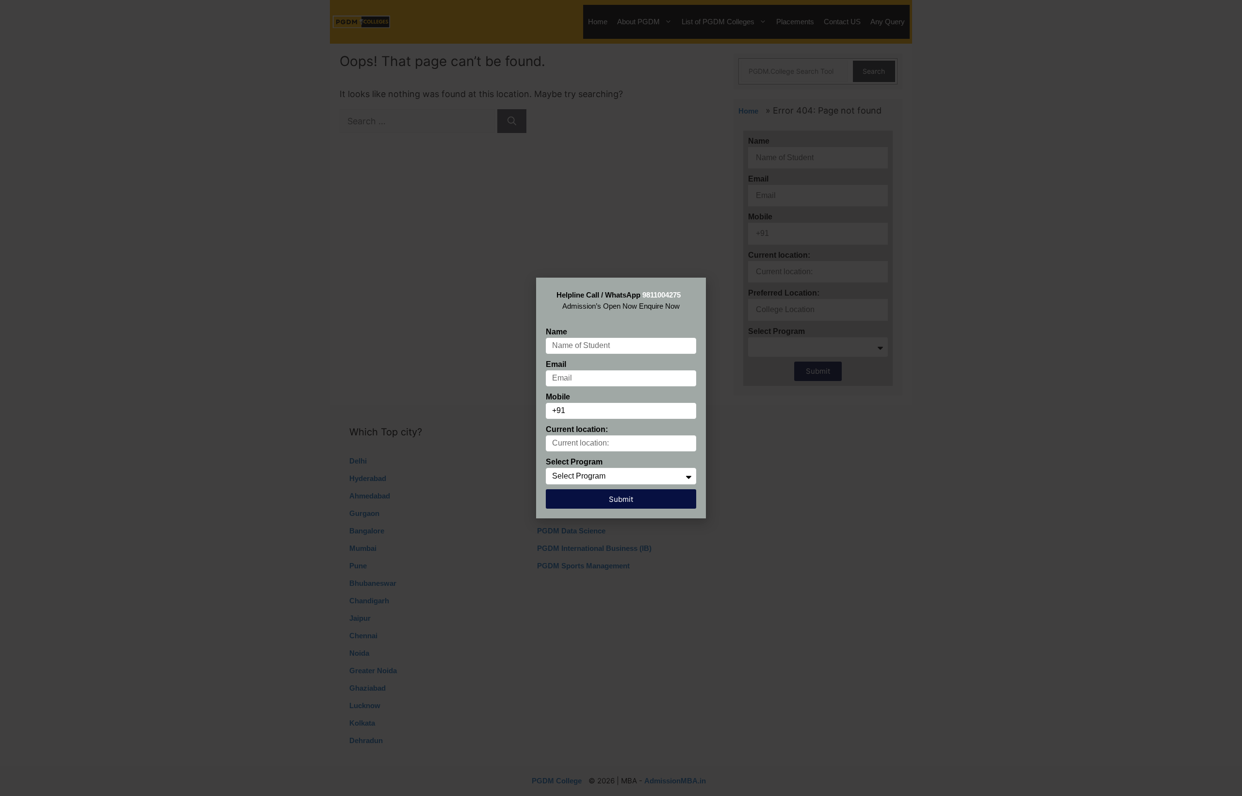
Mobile (558, 397)
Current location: (577, 429)
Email (556, 364)
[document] (621, 398)
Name (556, 332)
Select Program (574, 462)
